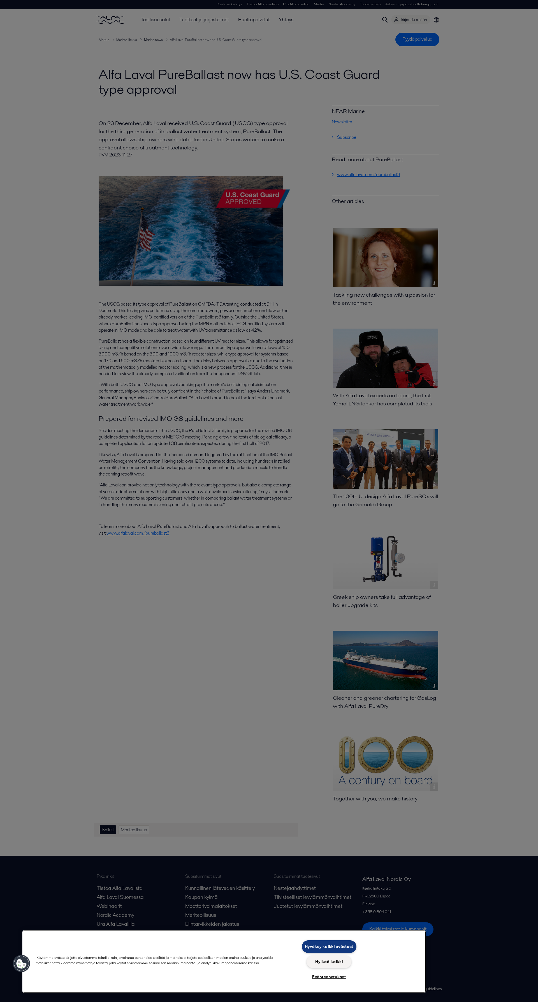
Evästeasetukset (329, 977)
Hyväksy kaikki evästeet (329, 946)
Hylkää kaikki (329, 961)
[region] (224, 961)
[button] (22, 964)
